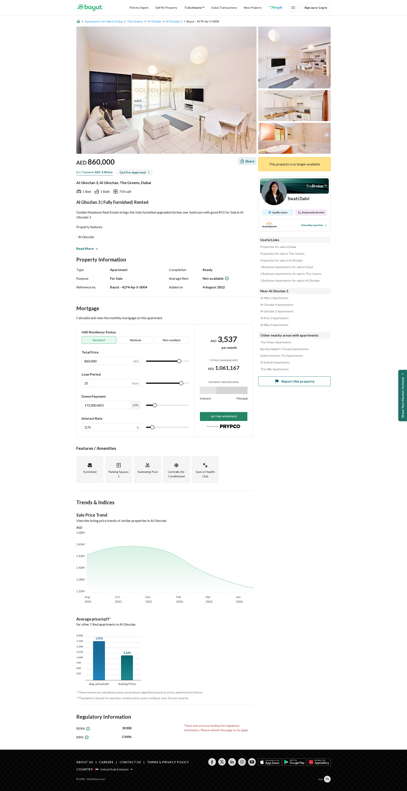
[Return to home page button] (89, 7)
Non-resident (172, 340)
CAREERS (106, 762)
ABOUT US (84, 762)
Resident (99, 340)
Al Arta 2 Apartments (274, 318)
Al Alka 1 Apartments (274, 298)
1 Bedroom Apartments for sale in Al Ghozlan (290, 280)
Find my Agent (139, 7)
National (135, 340)
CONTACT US (130, 762)
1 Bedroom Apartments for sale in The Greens (291, 273)
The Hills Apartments (274, 369)
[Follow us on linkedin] (232, 762)
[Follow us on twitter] (222, 762)
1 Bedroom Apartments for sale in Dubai (286, 267)
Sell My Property (166, 7)
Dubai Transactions (224, 7)
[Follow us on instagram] (242, 762)
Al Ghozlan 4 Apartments (277, 304)
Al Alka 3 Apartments (274, 325)
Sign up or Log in (315, 7)
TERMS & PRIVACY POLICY (168, 762)
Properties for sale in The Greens (282, 253)
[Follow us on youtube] (252, 762)
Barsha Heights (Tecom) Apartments (284, 349)
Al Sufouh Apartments (275, 362)
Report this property (298, 381)
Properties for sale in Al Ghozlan (281, 260)
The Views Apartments (275, 342)
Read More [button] (85, 248)
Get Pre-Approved (224, 416)
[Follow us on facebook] (212, 762)
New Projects (253, 7)
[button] (402, 395)
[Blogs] (275, 7)
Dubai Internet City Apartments (281, 355)
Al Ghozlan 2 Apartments (277, 311)
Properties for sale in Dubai (278, 247)
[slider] (179, 361)
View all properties (312, 225)
